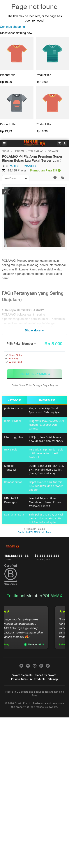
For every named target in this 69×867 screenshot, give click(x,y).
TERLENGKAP (35, 150)
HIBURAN (19, 150)
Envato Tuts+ (19, 679)
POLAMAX (53, 150)
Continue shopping (12, 26)
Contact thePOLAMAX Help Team (34, 532)
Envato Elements (22, 675)
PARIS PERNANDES (23, 166)
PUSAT (5, 150)
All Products (37, 679)
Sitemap (53, 679)
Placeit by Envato (45, 675)
